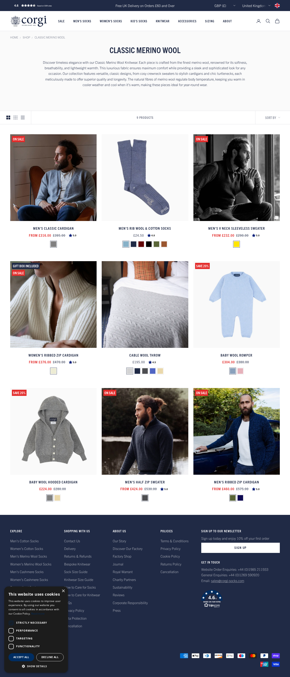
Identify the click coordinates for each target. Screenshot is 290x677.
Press (117, 610)
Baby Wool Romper (236, 355)
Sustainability (122, 587)
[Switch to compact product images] (23, 117)
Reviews (118, 595)
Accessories (187, 21)
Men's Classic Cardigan (53, 228)
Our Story (119, 541)
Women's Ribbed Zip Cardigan (53, 355)
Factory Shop (122, 556)
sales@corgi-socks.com (227, 580)
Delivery (70, 548)
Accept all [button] (21, 657)
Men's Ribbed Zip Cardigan (236, 482)
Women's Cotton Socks (26, 548)
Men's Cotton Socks (24, 541)
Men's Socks (82, 21)
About (227, 21)
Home (14, 37)
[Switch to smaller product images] (15, 117)
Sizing (209, 21)
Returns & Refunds (78, 556)
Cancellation (73, 626)
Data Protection (75, 618)
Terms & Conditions (174, 541)
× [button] (63, 591)
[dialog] (36, 629)
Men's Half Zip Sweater (145, 482)
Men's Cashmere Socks (27, 571)
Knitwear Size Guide (78, 579)
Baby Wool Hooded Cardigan (53, 482)
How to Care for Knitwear (82, 595)
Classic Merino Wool (50, 37)
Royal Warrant (123, 571)
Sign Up (240, 547)
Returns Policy (170, 564)
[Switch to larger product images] (8, 117)
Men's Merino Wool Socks (28, 556)
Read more (38, 613)
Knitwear (163, 21)
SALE (61, 21)
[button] (42, 5)
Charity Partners (124, 579)
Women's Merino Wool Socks (30, 564)
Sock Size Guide (75, 571)
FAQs (68, 603)
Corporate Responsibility (130, 603)
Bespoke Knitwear (77, 564)
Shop (26, 37)
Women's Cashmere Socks (29, 579)
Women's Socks (111, 21)
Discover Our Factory (127, 548)
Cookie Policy (170, 556)
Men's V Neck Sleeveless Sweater (236, 228)
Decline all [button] (50, 657)
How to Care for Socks (80, 587)
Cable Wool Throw (145, 355)
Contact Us (72, 541)
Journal (118, 564)
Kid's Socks (139, 21)
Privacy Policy (74, 610)
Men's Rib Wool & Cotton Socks (145, 228)
